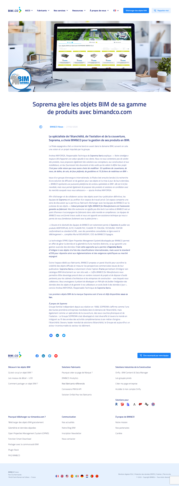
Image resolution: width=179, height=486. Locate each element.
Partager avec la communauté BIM (23, 444)
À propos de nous (98, 10)
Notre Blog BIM (68, 427)
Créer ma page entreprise (126, 383)
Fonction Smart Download (19, 438)
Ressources (77, 10)
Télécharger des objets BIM (136, 10)
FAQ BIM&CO (14, 455)
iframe (102, 268)
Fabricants (42, 10)
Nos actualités (68, 422)
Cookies (159, 474)
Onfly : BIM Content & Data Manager (131, 372)
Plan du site (167, 474)
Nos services (59, 10)
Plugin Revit (13, 449)
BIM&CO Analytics (70, 378)
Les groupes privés (123, 378)
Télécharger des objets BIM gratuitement (26, 422)
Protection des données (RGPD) (145, 474)
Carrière (118, 433)
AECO (27, 10)
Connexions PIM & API (71, 389)
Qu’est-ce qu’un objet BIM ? (20, 372)
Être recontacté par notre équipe (156, 355)
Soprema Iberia (97, 155)
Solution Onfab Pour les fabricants (77, 394)
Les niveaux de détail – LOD (20, 378)
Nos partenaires (122, 427)
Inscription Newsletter (71, 433)
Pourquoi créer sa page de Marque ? (77, 372)
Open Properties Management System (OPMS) (28, 433)
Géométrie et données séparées (22, 427)
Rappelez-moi (163, 10)
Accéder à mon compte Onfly (128, 389)
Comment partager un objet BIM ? (23, 383)
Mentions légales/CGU (125, 474)
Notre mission (121, 422)
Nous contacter (68, 438)
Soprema (63, 199)
